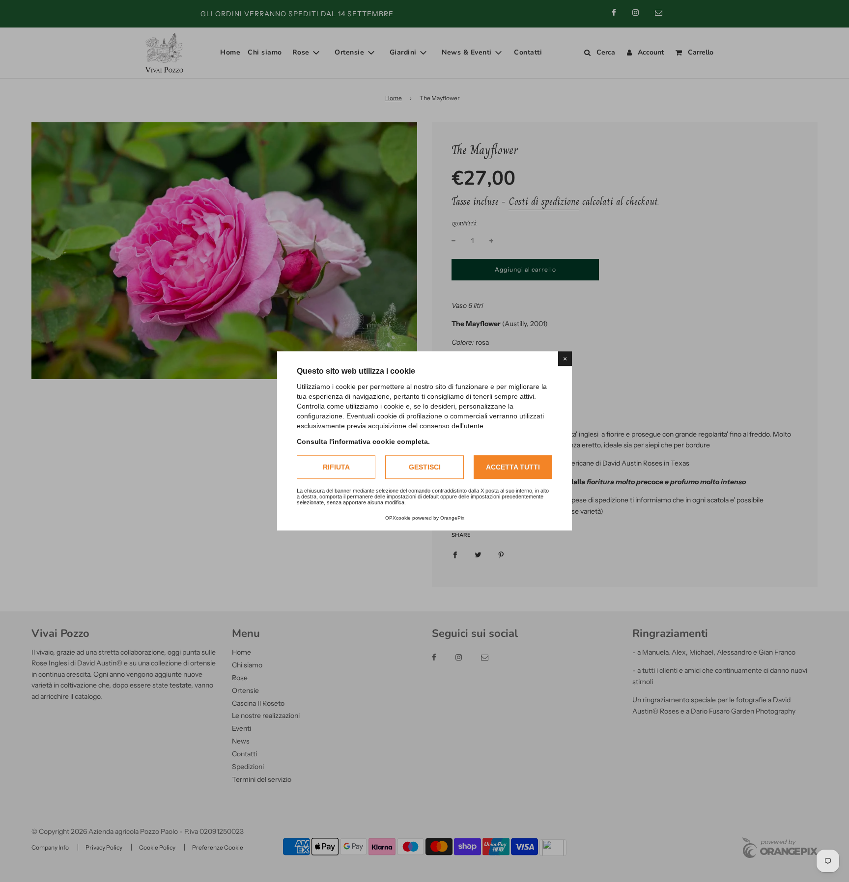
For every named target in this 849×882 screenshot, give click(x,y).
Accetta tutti (513, 467)
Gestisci (425, 467)
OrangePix (452, 518)
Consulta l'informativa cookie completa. (363, 441)
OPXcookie (398, 518)
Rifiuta (336, 467)
